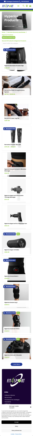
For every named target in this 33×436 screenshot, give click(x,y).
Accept (16, 422)
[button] (30, 407)
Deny (16, 426)
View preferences (17, 430)
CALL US (20, 26)
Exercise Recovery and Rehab (16, 32)
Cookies (13, 434)
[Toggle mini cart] (30, 6)
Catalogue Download (12, 1)
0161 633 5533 (25, 1)
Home (3, 32)
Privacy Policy (18, 434)
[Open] (18, 6)
